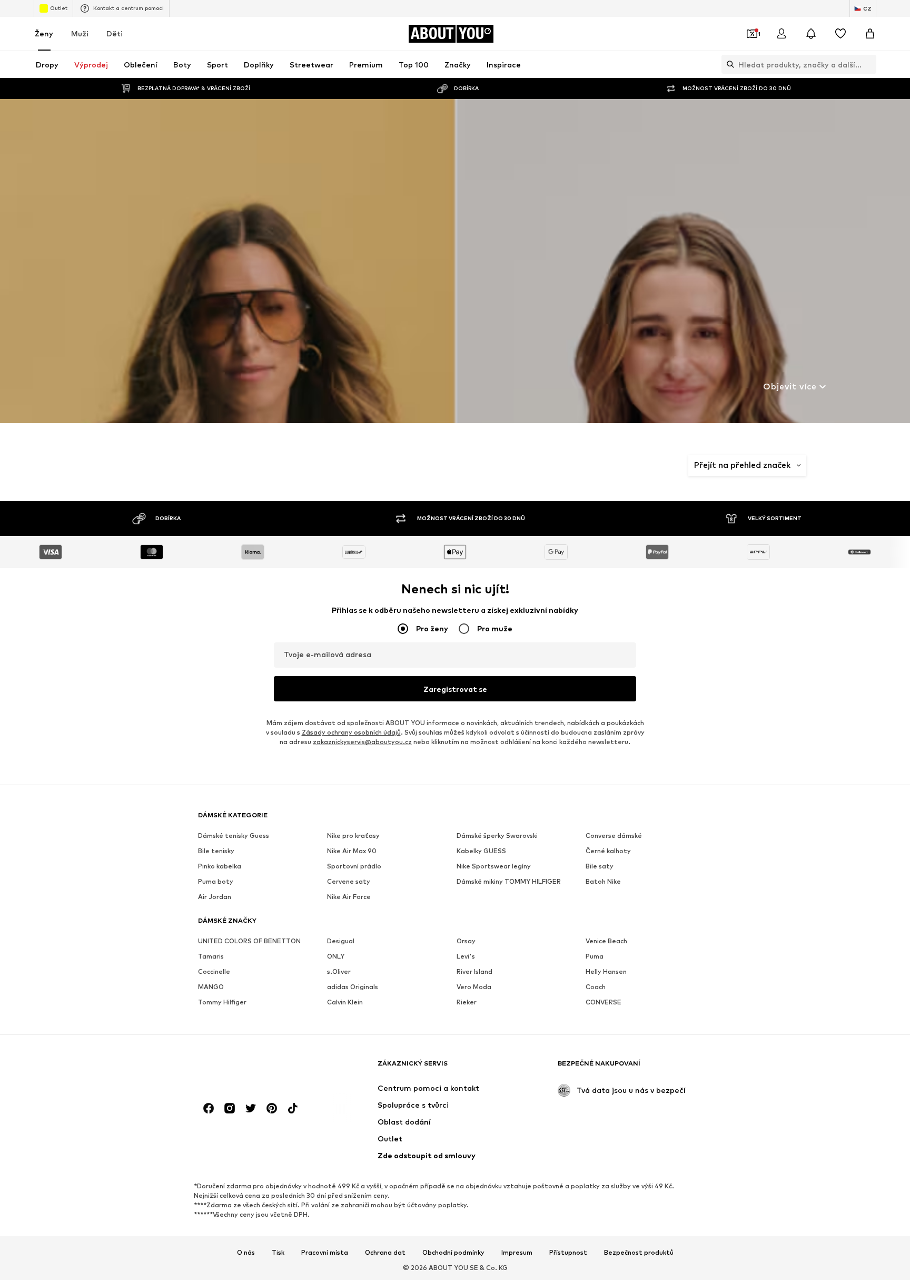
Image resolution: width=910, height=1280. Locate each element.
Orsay (466, 941)
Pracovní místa (324, 1252)
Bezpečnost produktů (639, 1252)
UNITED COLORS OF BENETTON (249, 941)
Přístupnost (568, 1252)
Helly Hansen (606, 971)
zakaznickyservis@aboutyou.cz (362, 742)
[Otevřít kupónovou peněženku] (752, 33)
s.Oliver (339, 971)
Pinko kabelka (219, 866)
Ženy (44, 33)
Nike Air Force (349, 897)
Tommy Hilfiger (222, 1002)
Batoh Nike (603, 881)
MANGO (211, 987)
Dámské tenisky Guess (233, 835)
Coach (596, 987)
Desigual (340, 941)
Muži (79, 33)
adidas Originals (352, 987)
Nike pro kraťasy (353, 835)
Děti (114, 33)
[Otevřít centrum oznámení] (811, 34)
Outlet (58, 8)
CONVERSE (603, 1002)
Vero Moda (474, 987)
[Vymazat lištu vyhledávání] (868, 64)
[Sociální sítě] (208, 1108)
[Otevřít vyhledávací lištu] (727, 64)
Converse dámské (614, 835)
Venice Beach (606, 941)
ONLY (335, 956)
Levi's (466, 956)
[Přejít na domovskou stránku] (255, 1068)
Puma (595, 956)
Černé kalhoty (608, 851)
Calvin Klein (345, 1002)
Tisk (278, 1252)
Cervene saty (348, 881)
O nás (246, 1252)
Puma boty (215, 881)
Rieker (467, 1002)
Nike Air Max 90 (352, 851)
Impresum (516, 1252)
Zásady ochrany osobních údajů (351, 732)
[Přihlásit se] (781, 33)
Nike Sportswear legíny (494, 866)
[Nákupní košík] (870, 33)
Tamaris (211, 956)
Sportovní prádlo (354, 866)
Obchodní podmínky (453, 1252)
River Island (474, 971)
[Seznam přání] (840, 33)
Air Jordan (214, 897)
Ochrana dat (385, 1252)
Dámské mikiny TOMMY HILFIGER (509, 881)
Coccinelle (214, 971)
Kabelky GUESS (481, 851)
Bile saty (600, 866)
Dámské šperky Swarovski (497, 835)
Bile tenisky (216, 851)
